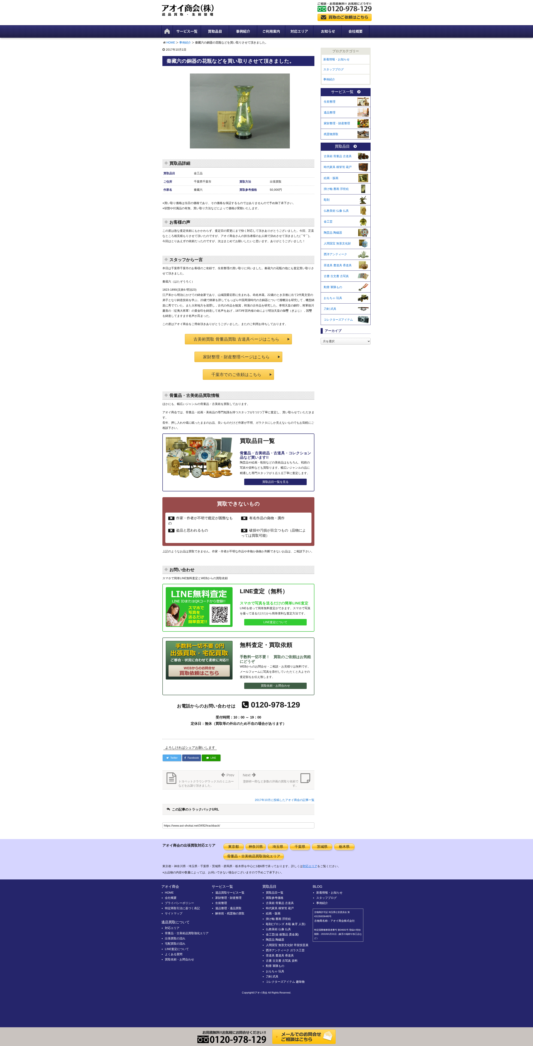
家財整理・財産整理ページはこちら (236, 357)
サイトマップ (173, 913)
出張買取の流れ (175, 938)
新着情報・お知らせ (336, 59)
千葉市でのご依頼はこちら (236, 374)
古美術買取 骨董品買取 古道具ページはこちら (236, 339)
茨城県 (322, 847)
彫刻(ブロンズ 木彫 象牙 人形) (285, 924)
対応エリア (310, 866)
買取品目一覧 (274, 892)
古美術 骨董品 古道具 (338, 156)
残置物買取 (331, 134)
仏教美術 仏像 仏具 (336, 210)
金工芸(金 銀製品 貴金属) (282, 934)
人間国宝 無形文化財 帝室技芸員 (287, 945)
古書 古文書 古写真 (336, 276)
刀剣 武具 (330, 308)
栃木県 (344, 847)
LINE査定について (275, 622)
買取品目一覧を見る (275, 481)
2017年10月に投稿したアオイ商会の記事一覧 (284, 800)
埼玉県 (278, 847)
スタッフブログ (333, 69)
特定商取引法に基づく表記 (182, 908)
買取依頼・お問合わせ (275, 685)
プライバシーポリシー (179, 903)
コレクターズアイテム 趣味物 (285, 981)
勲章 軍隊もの (333, 287)
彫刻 (327, 199)
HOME (170, 42)
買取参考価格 (274, 897)
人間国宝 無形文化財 (337, 243)
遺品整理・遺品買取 (228, 908)
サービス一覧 (342, 92)
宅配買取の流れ (175, 943)
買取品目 (342, 146)
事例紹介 (185, 42)
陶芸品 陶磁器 (333, 232)
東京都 (233, 847)
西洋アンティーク (335, 254)
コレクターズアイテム (338, 319)
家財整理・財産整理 (337, 123)
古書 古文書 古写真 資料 (282, 960)
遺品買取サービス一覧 (229, 892)
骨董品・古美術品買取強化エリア (253, 856)
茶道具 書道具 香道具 (338, 265)
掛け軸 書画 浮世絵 (336, 189)
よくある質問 (173, 954)
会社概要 (171, 897)
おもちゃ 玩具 (333, 298)
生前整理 (329, 101)
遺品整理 (329, 112)
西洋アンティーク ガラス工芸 (285, 950)
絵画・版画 (331, 178)
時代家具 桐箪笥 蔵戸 (338, 167)
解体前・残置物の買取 (229, 913)
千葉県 (300, 847)
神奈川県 (256, 847)
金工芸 (328, 221)
